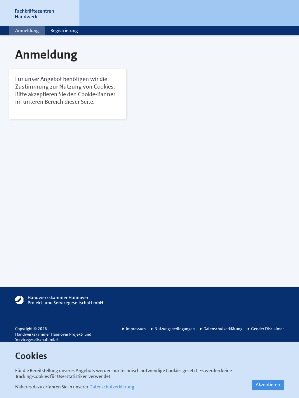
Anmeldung (27, 30)
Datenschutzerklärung (111, 387)
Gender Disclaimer (267, 328)
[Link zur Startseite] (41, 13)
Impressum (136, 328)
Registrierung (64, 30)
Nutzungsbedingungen (174, 328)
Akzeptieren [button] (268, 384)
